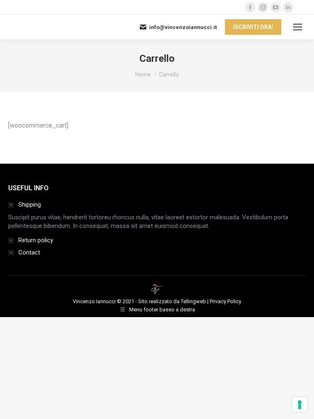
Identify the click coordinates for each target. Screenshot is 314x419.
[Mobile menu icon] (297, 27)
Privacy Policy (225, 301)
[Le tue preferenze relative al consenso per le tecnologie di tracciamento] (299, 404)
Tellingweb (193, 301)
